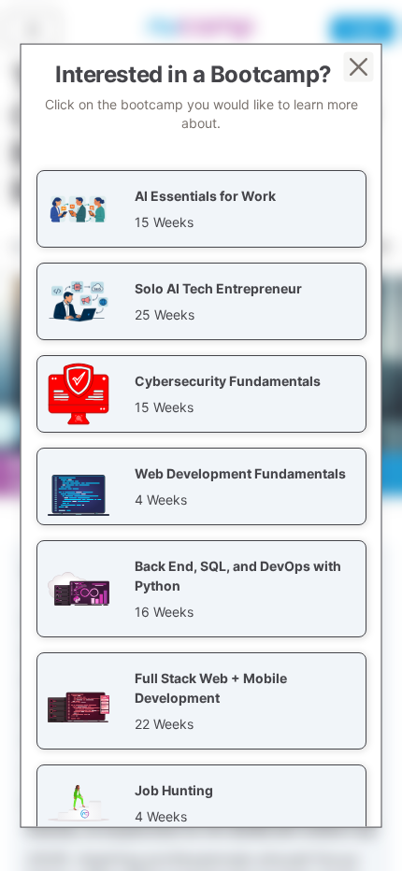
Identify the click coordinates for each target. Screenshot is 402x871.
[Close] (359, 67)
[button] (201, 209)
